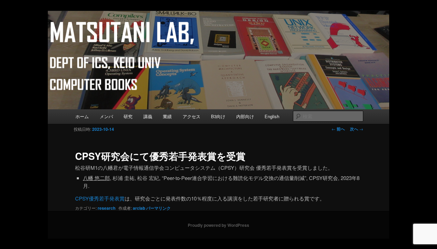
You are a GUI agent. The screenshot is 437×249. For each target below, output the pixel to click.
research (106, 208)
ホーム (82, 116)
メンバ (106, 116)
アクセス (191, 116)
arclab (139, 208)
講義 (147, 116)
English (272, 116)
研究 (128, 116)
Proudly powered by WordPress (218, 225)
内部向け (245, 116)
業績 (167, 116)
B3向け (218, 116)
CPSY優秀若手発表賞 (100, 198)
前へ (338, 129)
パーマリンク (158, 208)
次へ (356, 129)
